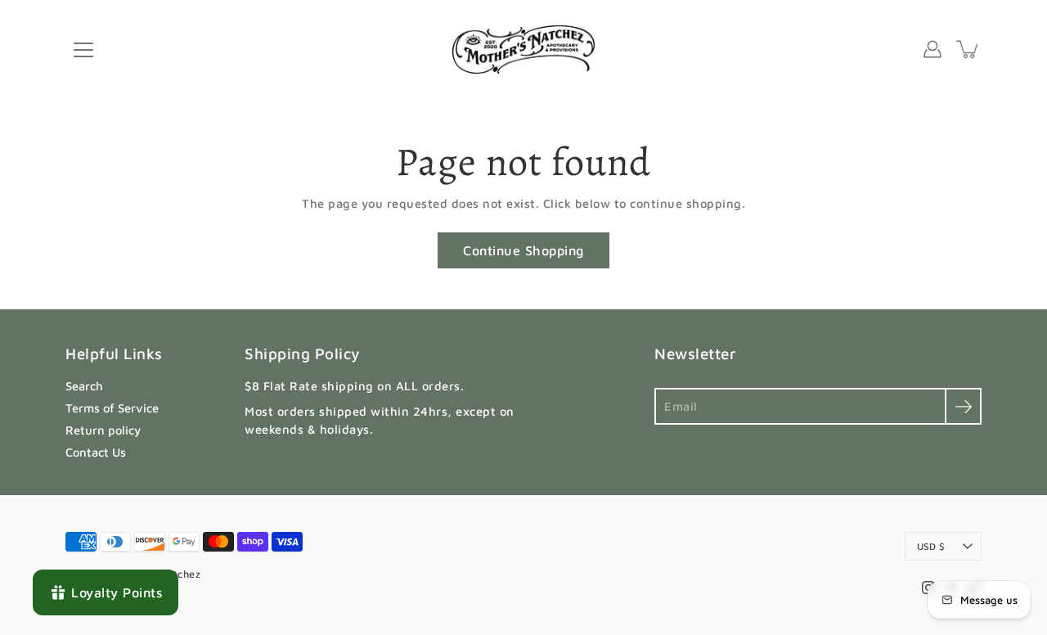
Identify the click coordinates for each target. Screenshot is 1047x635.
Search (84, 386)
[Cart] (968, 49)
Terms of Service (112, 408)
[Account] (932, 49)
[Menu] (83, 50)
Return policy (103, 430)
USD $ (931, 546)
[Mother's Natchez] (523, 49)
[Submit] (963, 406)
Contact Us (95, 452)
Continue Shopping (523, 250)
